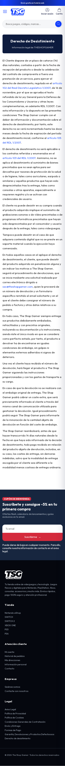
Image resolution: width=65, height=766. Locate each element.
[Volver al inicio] (18, 11)
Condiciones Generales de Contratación (25, 721)
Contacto (9, 668)
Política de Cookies (14, 717)
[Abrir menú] (5, 11)
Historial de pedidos (15, 656)
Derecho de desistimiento (17, 738)
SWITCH (9, 617)
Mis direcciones (12, 660)
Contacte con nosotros (16, 691)
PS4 (7, 633)
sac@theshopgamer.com (18, 286)
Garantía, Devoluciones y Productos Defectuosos (29, 734)
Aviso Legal (10, 709)
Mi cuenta (9, 652)
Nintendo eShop (13, 612)
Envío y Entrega (12, 726)
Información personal (16, 664)
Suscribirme (32, 536)
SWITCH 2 (10, 621)
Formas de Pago (13, 730)
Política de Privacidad (15, 713)
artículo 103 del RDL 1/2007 (19, 158)
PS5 (7, 629)
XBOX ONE (10, 625)
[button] (59, 11)
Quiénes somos (12, 686)
